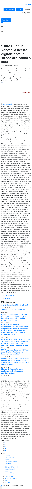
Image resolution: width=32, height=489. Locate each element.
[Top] (1, 488)
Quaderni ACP (9, 476)
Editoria (7, 460)
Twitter (8, 298)
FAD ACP (7, 482)
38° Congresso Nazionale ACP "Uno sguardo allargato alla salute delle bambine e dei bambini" (15, 352)
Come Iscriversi (9, 9)
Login (28, 9)
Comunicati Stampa (11, 462)
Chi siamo (8, 456)
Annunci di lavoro (10, 473)
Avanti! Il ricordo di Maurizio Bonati (14, 305)
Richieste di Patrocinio (11, 467)
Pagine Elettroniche (11, 478)
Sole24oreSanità (7, 104)
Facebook (11, 295)
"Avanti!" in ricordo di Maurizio (13, 310)
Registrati (26, 13)
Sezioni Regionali (10, 469)
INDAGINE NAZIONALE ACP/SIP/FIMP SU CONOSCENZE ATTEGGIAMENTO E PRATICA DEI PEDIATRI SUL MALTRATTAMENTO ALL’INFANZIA (15, 342)
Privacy (7, 471)
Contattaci (8, 464)
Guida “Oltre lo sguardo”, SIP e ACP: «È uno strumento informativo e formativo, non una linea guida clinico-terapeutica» (15, 317)
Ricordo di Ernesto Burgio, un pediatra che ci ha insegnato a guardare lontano (12, 371)
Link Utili (19, 9)
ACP (2, 485)
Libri (6, 480)
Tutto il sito (5, 20)
